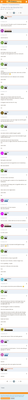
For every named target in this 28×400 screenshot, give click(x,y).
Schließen (12, 398)
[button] (2, 2)
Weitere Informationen (5, 398)
